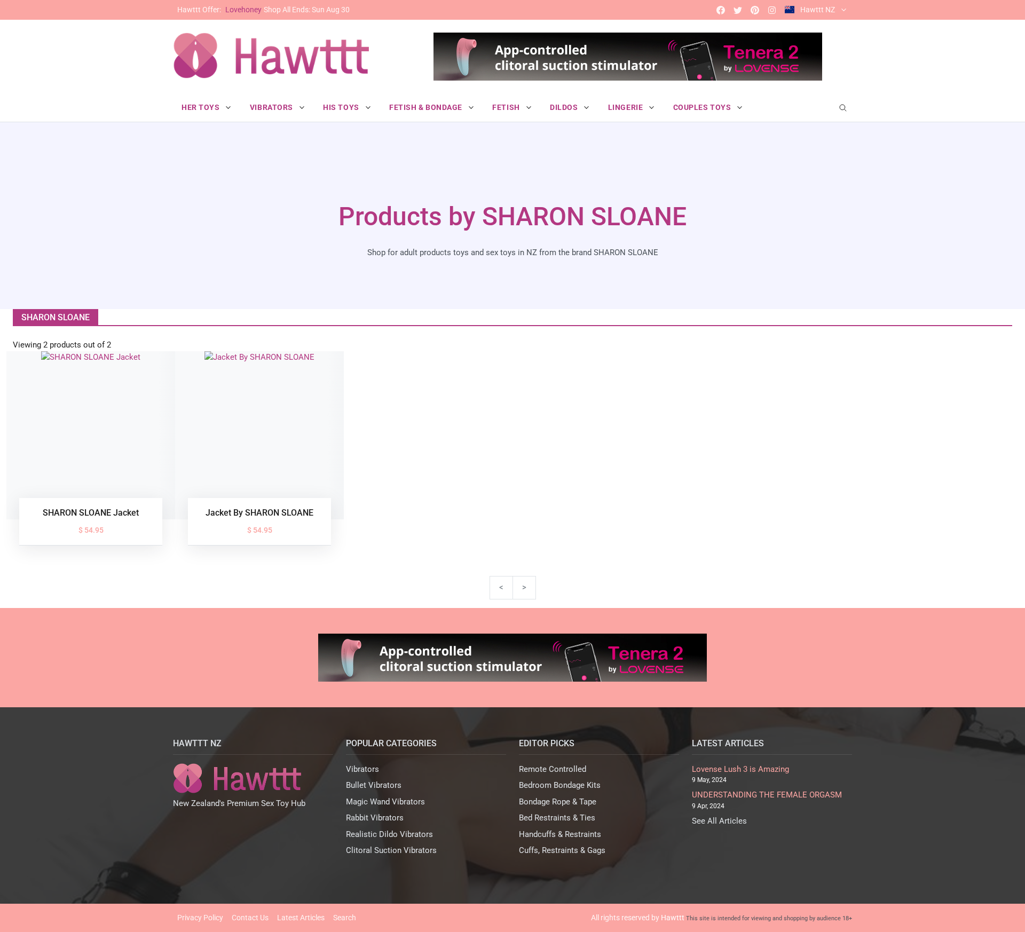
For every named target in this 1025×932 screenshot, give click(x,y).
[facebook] (720, 10)
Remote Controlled (552, 769)
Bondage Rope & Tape (557, 802)
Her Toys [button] (202, 107)
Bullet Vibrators (373, 785)
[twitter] (737, 10)
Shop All (263, 9)
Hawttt (672, 917)
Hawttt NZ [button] (818, 9)
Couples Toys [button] (703, 107)
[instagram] (771, 10)
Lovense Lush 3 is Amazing (740, 769)
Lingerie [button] (626, 107)
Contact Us (250, 917)
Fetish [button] (507, 107)
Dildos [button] (565, 107)
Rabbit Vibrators (375, 818)
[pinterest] (754, 10)
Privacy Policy (200, 917)
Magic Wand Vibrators (385, 802)
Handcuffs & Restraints (560, 834)
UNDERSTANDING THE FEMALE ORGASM (767, 795)
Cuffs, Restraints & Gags (562, 850)
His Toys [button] (342, 107)
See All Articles (719, 821)
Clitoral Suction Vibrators (391, 850)
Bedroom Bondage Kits (560, 785)
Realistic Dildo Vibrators (389, 834)
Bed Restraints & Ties (557, 818)
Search (344, 917)
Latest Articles (301, 917)
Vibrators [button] (272, 107)
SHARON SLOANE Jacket (91, 513)
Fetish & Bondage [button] (426, 107)
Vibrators (362, 769)
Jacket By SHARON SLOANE (259, 513)
